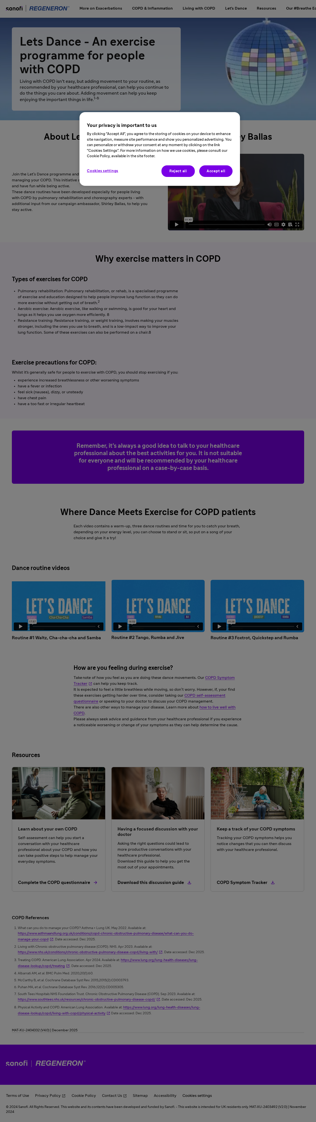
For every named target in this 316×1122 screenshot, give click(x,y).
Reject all (178, 171)
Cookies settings (102, 171)
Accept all (216, 171)
